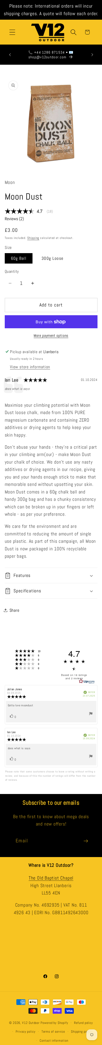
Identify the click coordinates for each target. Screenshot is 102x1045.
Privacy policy (26, 1031)
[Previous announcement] (10, 55)
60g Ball (18, 258)
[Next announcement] (92, 55)
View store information (30, 367)
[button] (12, 32)
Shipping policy (81, 1031)
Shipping (33, 238)
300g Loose (52, 258)
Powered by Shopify (54, 1023)
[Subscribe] (86, 841)
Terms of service (53, 1031)
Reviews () (14, 218)
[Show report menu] (91, 714)
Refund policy (83, 1023)
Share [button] (14, 610)
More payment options (51, 335)
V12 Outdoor (31, 1023)
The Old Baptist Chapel (51, 878)
